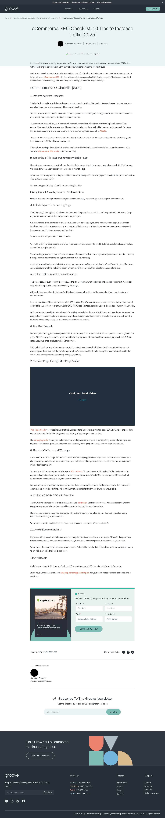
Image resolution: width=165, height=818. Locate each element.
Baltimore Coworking (149, 787)
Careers (96, 9)
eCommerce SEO (51, 77)
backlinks (82, 503)
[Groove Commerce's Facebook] (23, 801)
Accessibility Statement (110, 814)
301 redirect (76, 471)
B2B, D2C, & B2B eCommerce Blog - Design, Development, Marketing (35, 18)
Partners (121, 776)
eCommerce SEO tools (48, 151)
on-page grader (41, 440)
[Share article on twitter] (123, 652)
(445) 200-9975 (86, 786)
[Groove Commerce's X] (17, 801)
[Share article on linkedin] (132, 652)
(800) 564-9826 (85, 783)
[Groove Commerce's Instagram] (12, 801)
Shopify (119, 786)
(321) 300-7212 (83, 793)
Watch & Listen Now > (104, 2)
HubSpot (120, 794)
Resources (82, 9)
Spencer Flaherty (73, 43)
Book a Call (153, 9)
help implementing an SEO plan (75, 573)
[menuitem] (69, 8)
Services (68, 9)
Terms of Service (93, 814)
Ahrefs (103, 131)
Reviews (148, 783)
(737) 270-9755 (82, 790)
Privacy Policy (80, 814)
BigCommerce (122, 783)
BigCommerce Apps (152, 793)
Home (7, 18)
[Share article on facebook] (128, 652)
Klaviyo (119, 790)
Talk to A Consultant (40, 755)
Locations (74, 776)
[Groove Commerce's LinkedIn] (6, 801)
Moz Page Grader (39, 430)
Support (148, 776)
